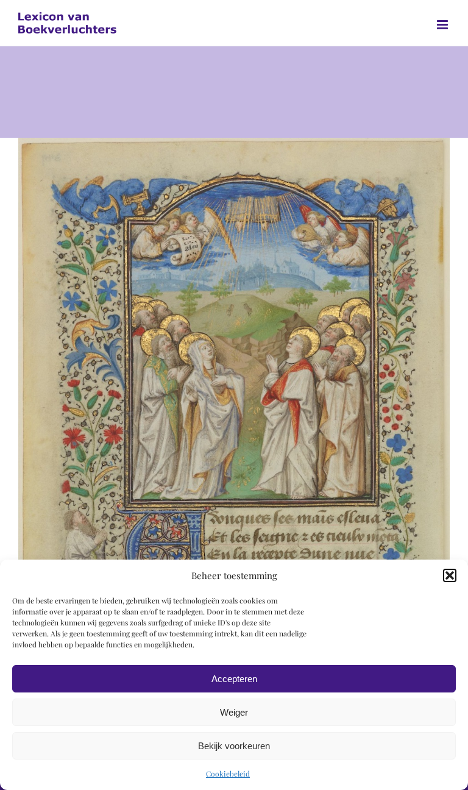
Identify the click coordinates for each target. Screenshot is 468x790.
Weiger (234, 712)
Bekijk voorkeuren (234, 746)
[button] (450, 575)
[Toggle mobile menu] (443, 24)
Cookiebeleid (228, 773)
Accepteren (234, 679)
